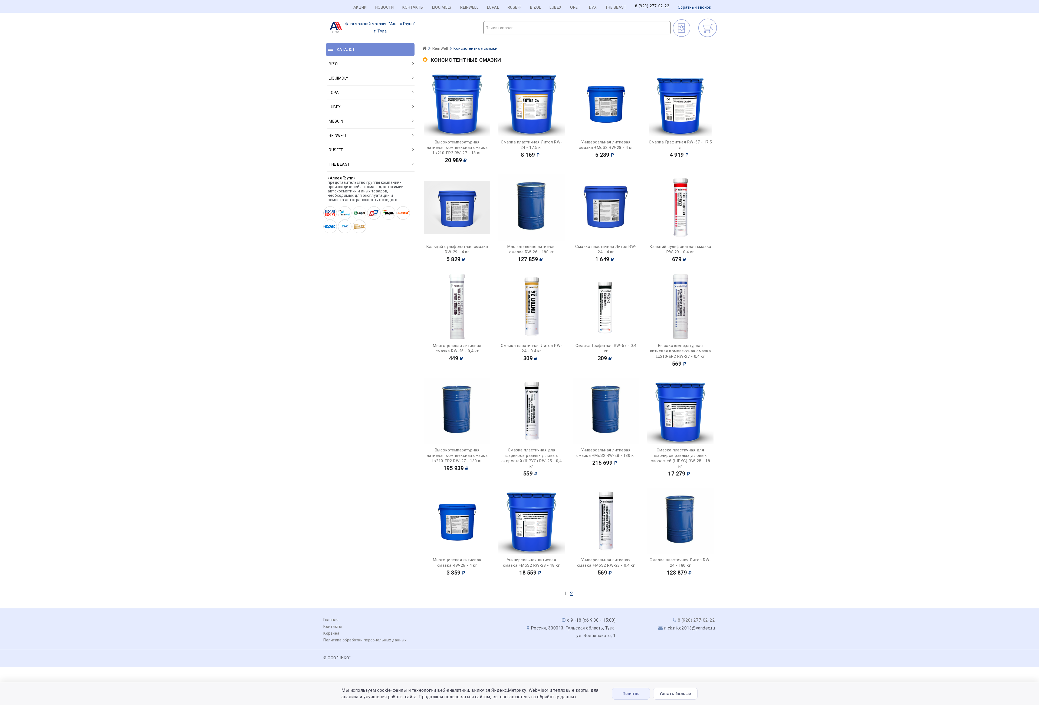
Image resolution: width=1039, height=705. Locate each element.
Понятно (631, 693)
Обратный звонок (694, 7)
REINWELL (469, 7)
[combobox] (577, 27)
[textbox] (577, 27)
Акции (360, 7)
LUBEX (556, 7)
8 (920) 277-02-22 (652, 6)
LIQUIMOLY (442, 7)
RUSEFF (515, 7)
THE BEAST (616, 7)
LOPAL (493, 7)
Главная (331, 620)
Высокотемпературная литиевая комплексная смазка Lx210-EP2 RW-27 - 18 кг (457, 147)
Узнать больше (675, 693)
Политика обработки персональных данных (364, 640)
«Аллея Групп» (342, 178)
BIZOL (535, 7)
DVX (593, 7)
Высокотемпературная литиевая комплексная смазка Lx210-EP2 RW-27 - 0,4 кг (680, 351)
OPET (575, 7)
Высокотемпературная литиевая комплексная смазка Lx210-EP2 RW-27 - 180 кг (457, 455)
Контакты (413, 7)
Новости (384, 7)
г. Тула (380, 27)
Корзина (331, 633)
